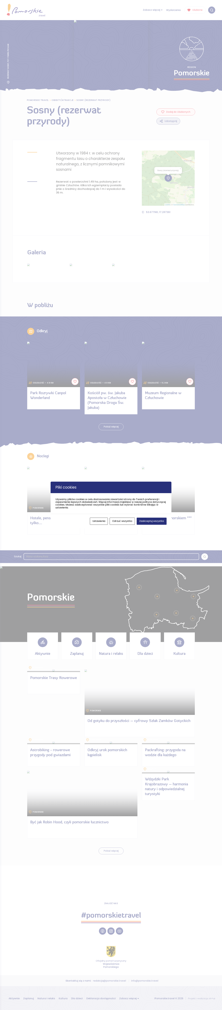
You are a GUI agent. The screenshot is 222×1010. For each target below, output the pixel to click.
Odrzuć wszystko (122, 521)
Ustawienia (98, 521)
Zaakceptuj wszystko (151, 521)
